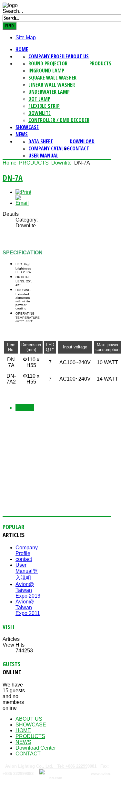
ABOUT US (78, 56)
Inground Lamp (46, 70)
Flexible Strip (44, 105)
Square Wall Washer (52, 77)
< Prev (22, 407)
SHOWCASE (27, 127)
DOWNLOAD (82, 141)
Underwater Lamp (49, 91)
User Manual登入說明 (26, 571)
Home (21, 49)
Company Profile (48, 56)
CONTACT (79, 148)
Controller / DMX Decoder (58, 120)
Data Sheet (40, 141)
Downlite (39, 113)
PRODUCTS (100, 63)
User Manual (43, 155)
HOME (23, 730)
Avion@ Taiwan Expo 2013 (27, 590)
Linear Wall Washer (51, 84)
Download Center (35, 748)
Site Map (25, 37)
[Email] (24, 203)
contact (23, 559)
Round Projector (47, 63)
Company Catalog (49, 148)
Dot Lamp (39, 98)
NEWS (21, 134)
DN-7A (13, 177)
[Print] (23, 192)
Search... (13, 11)
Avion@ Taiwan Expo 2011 (27, 607)
